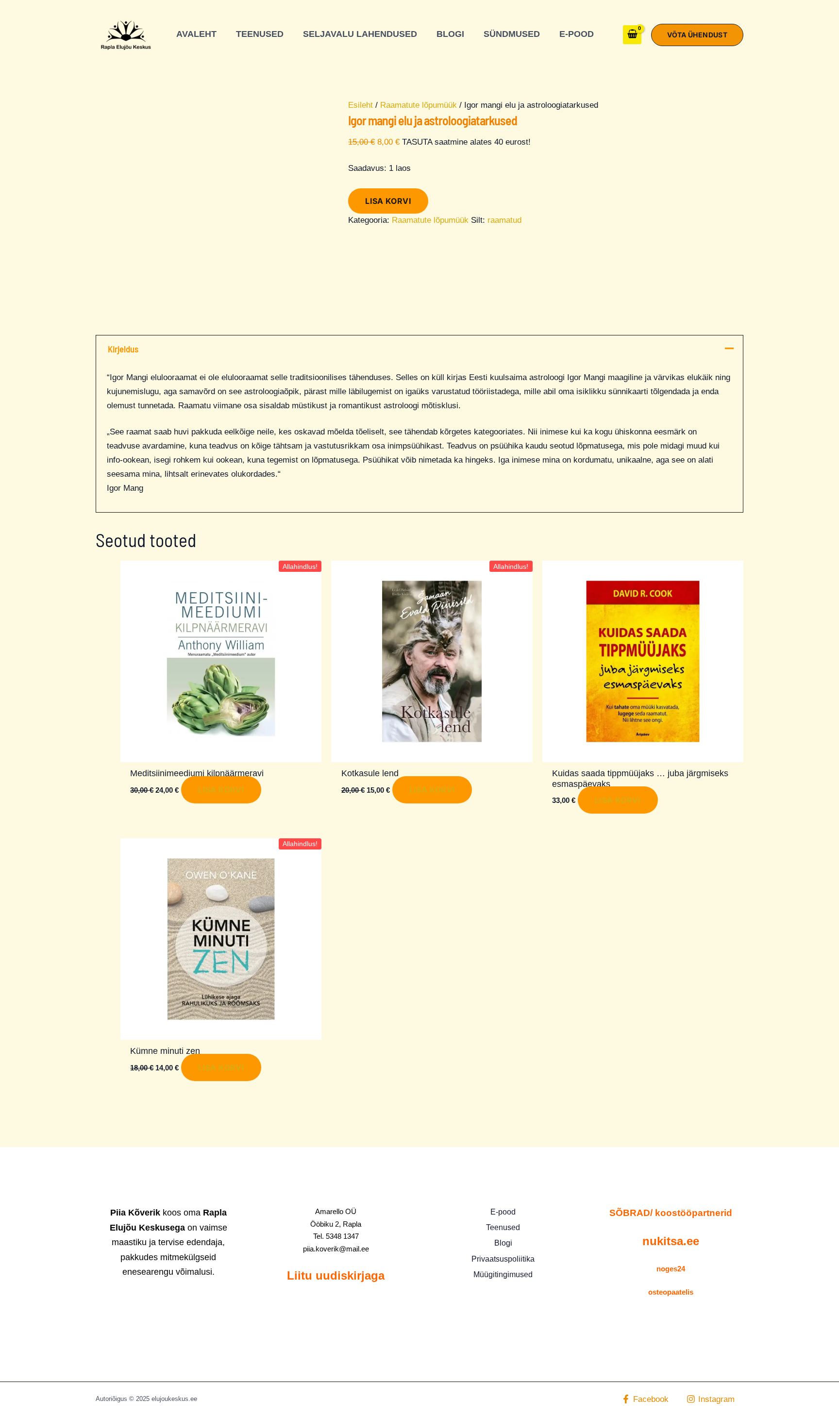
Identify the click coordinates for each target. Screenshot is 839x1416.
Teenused (503, 1227)
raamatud (504, 220)
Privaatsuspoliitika (503, 1259)
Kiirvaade (221, 752)
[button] (697, 35)
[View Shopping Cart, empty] (632, 34)
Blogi (503, 1243)
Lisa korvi (388, 201)
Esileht (360, 105)
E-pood (503, 1212)
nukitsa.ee (670, 1241)
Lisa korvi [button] (221, 790)
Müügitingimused (503, 1274)
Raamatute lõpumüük (418, 105)
